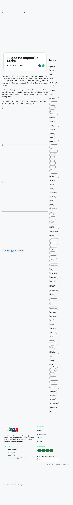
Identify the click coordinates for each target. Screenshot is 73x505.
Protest (52, 180)
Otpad (51, 200)
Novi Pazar (52, 218)
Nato (51, 222)
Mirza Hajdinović (54, 241)
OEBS (51, 214)
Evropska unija (53, 300)
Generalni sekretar (52, 286)
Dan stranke (53, 328)
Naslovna (40, 431)
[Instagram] (43, 450)
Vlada (51, 82)
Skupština (52, 129)
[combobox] (17, 485)
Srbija (51, 125)
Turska (20, 251)
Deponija (52, 324)
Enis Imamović (53, 308)
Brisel (51, 336)
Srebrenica (52, 121)
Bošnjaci (52, 347)
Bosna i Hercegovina (53, 352)
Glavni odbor (53, 281)
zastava (52, 70)
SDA (51, 147)
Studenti (52, 108)
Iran (51, 269)
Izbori (51, 261)
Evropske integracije (53, 295)
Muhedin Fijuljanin (52, 236)
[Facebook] (39, 450)
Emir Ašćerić (53, 312)
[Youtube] (47, 450)
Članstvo (40, 438)
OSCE (51, 204)
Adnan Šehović (53, 407)
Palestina (52, 196)
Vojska (51, 78)
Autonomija (53, 378)
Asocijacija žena (54, 382)
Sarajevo (52, 155)
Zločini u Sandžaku (52, 65)
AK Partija (52, 399)
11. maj (51, 411)
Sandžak (52, 163)
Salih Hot (52, 167)
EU (50, 304)
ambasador (53, 391)
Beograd (52, 360)
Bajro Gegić (53, 370)
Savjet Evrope (53, 151)
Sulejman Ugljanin (9, 251)
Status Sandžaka (52, 116)
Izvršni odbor (53, 257)
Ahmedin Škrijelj (54, 403)
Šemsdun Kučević (52, 142)
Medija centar (41, 434)
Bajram (52, 374)
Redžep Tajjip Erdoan (53, 175)
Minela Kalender (54, 245)
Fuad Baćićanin (54, 290)
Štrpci (51, 112)
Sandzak (52, 159)
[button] (39, 65)
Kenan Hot (52, 253)
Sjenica (52, 137)
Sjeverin (52, 133)
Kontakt (40, 441)
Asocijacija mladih (52, 386)
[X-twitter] (51, 450)
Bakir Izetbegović (53, 365)
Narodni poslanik (52, 227)
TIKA (51, 94)
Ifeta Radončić (53, 273)
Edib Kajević (53, 316)
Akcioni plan (53, 395)
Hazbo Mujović (53, 277)
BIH (51, 356)
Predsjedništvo (53, 192)
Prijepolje (52, 184)
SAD (51, 171)
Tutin (51, 86)
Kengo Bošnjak (53, 249)
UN (56, 82)
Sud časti (52, 104)
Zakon (51, 74)
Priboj (51, 188)
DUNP (51, 320)
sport (57, 125)
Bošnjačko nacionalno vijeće (53, 342)
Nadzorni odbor (54, 231)
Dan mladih (53, 332)
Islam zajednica (54, 265)
